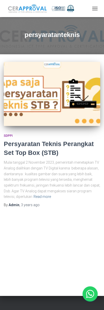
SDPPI (8, 136)
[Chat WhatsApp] (90, 293)
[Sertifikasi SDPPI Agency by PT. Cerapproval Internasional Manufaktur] (46, 8)
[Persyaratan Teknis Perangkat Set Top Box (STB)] (52, 94)
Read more (42, 197)
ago (30, 205)
